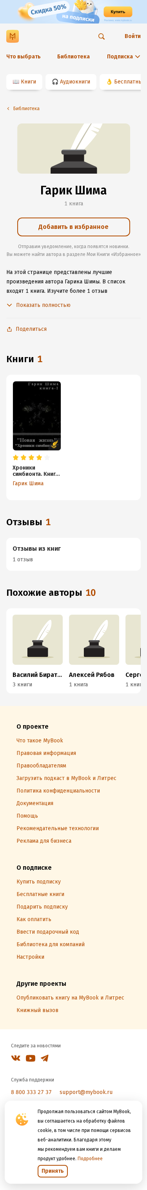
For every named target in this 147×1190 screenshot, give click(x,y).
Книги (28, 81)
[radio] (16, 458)
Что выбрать (23, 56)
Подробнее (90, 1158)
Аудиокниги (75, 81)
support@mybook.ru (86, 1092)
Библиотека (73, 56)
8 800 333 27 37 (31, 1092)
